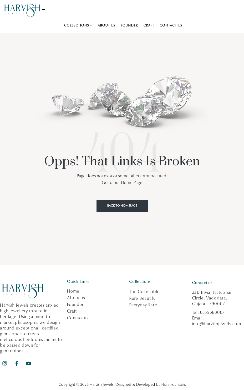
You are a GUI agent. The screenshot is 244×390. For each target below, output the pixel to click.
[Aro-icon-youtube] (28, 363)
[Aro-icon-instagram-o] (5, 363)
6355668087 (212, 313)
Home (73, 291)
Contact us (77, 318)
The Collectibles (145, 292)
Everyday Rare (143, 305)
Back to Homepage (122, 205)
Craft (72, 311)
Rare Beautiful (143, 299)
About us (76, 298)
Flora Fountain (173, 385)
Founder (75, 305)
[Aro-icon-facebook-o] (16, 363)
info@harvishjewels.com (216, 324)
